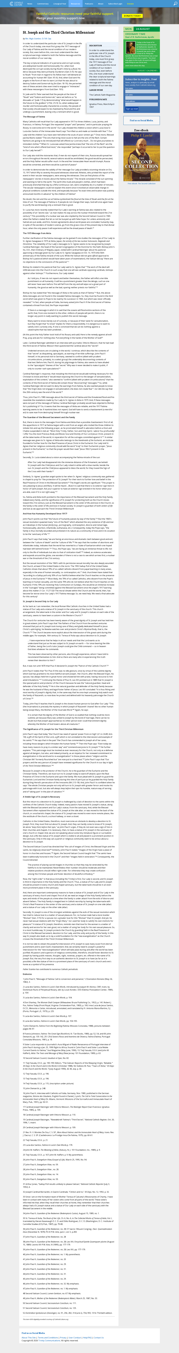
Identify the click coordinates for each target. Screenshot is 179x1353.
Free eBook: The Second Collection (141, 183)
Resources (75, 3)
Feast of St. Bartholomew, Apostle (139, 37)
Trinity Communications (49, 1340)
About (100, 3)
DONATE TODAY (132, 16)
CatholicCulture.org (16, 3)
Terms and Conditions (48, 1337)
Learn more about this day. (135, 65)
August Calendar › (147, 70)
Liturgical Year (59, 3)
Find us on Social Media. (141, 120)
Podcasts (89, 3)
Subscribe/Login (115, 3)
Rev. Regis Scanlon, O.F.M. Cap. (38, 38)
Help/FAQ (87, 1337)
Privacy (63, 1337)
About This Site (29, 1337)
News (29, 3)
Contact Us (99, 1337)
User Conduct (75, 1337)
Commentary (43, 3)
